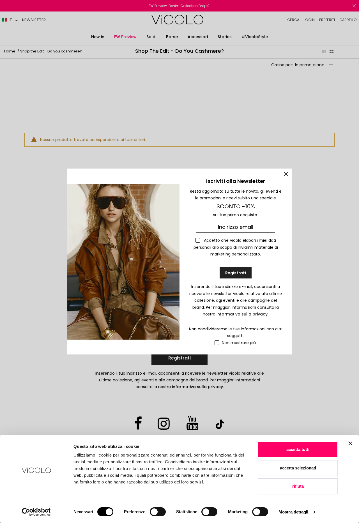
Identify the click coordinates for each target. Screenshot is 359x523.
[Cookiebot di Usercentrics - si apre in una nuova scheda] (36, 512)
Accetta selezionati (298, 468)
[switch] (158, 511)
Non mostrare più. (239, 342)
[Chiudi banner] (350, 447)
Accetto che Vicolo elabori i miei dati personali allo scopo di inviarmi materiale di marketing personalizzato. (236, 247)
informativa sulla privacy (242, 314)
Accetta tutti (297, 449)
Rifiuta (298, 486)
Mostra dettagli (294, 512)
